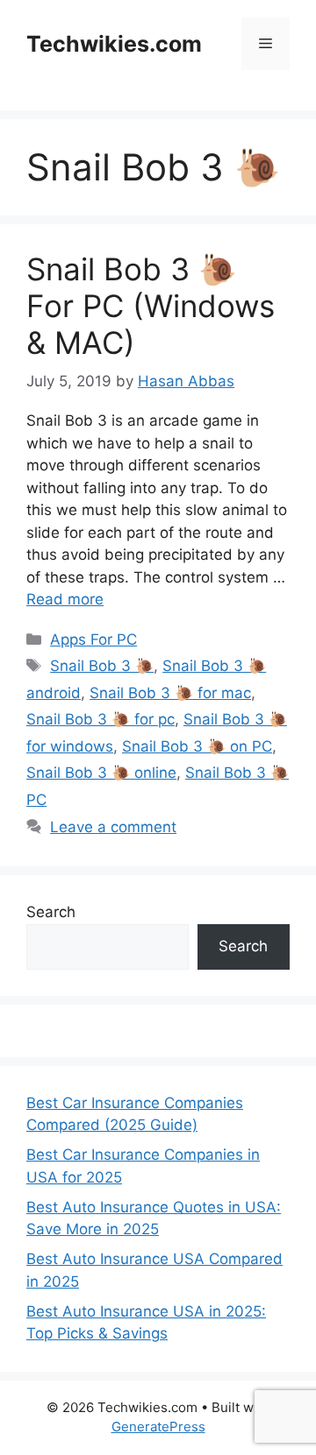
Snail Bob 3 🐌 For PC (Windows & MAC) (150, 306)
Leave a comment (113, 827)
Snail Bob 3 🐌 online (101, 772)
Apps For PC (93, 639)
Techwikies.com (114, 44)
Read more (65, 599)
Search (50, 912)
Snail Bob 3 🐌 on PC (197, 746)
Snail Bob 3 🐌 (102, 666)
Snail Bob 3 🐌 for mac (170, 693)
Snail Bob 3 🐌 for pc (100, 719)
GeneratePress (158, 1426)
